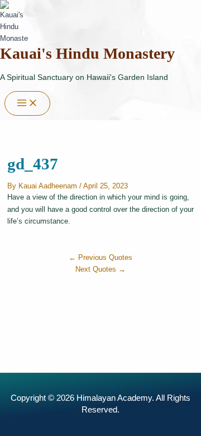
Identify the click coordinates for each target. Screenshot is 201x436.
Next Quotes (100, 269)
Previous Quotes (100, 257)
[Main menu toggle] (27, 103)
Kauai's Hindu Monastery (87, 53)
